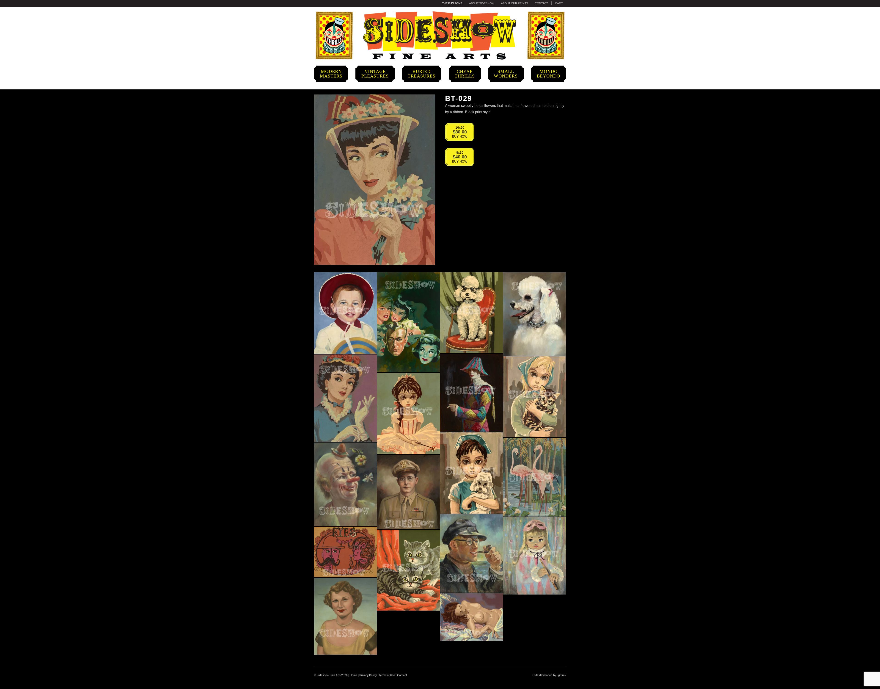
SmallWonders (506, 73)
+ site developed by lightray (549, 675)
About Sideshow (481, 3)
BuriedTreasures (421, 73)
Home (353, 675)
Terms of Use (387, 675)
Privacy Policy (368, 675)
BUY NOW (456, 133)
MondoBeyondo (548, 73)
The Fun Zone (452, 3)
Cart (559, 3)
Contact (541, 3)
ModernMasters (331, 73)
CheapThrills (465, 73)
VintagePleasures (375, 73)
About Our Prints (514, 3)
